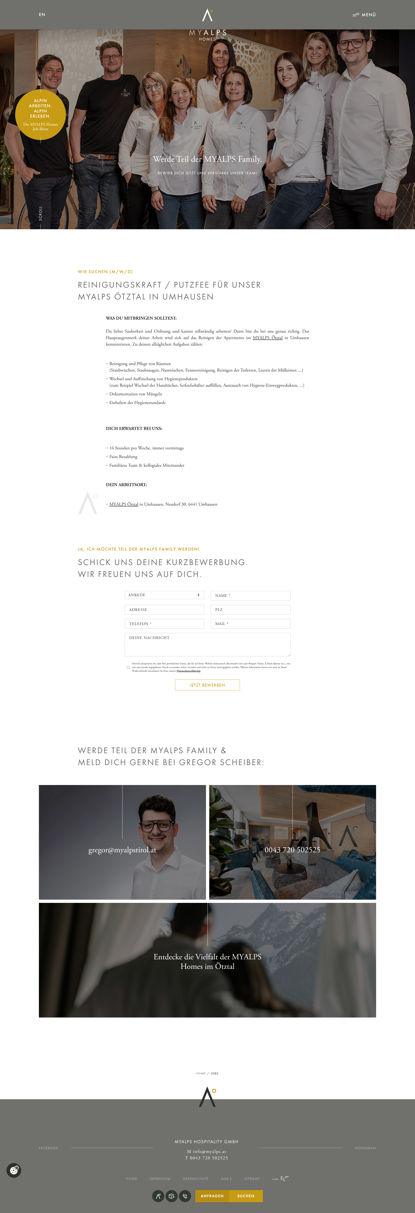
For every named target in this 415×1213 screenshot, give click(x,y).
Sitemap (252, 1179)
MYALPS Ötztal (268, 338)
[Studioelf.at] (280, 1178)
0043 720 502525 (209, 1158)
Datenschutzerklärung (188, 671)
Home (201, 1073)
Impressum (160, 1179)
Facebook (48, 1148)
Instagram (365, 1148)
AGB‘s (226, 1179)
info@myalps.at (209, 1152)
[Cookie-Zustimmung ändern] (13, 1170)
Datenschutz (196, 1179)
